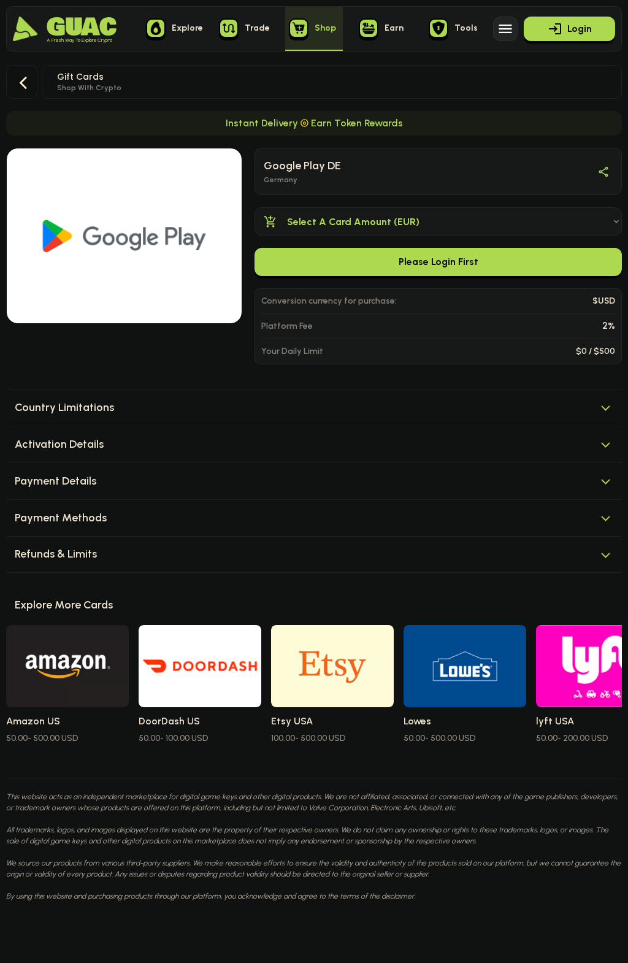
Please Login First (438, 261)
